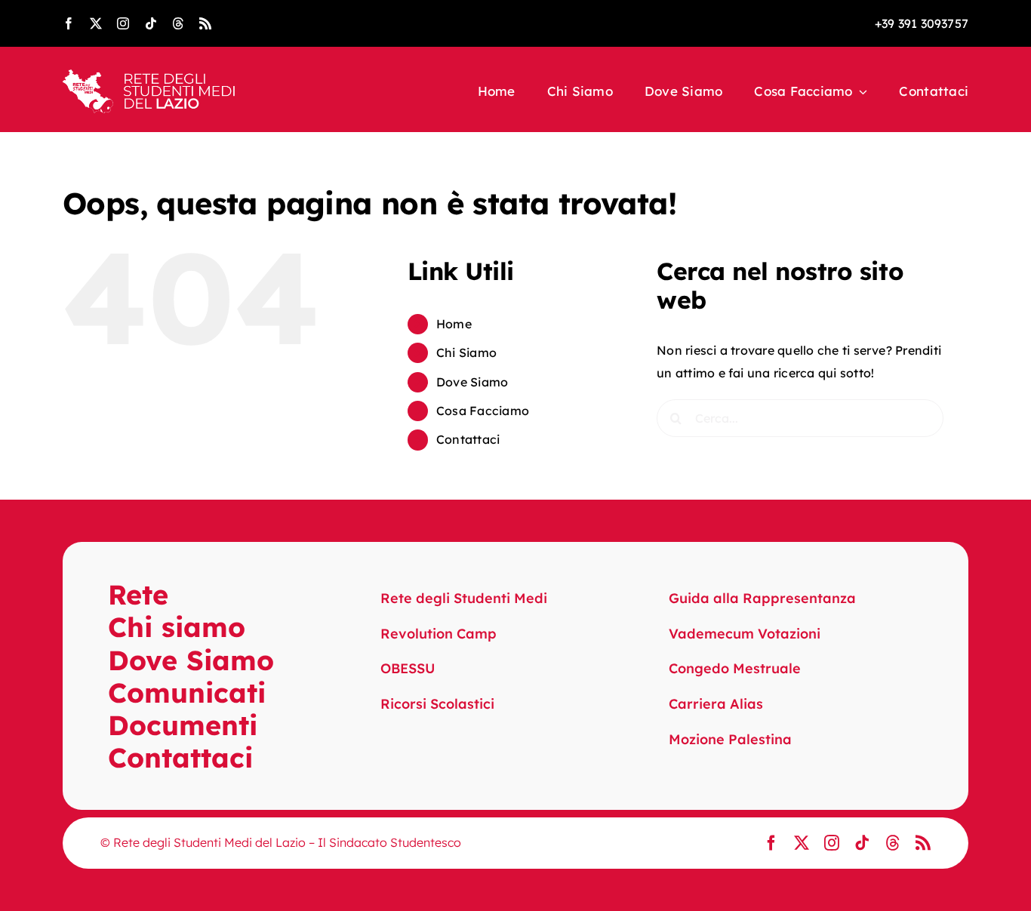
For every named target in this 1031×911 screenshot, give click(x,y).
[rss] (205, 23)
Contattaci (468, 439)
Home (454, 323)
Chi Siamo (466, 352)
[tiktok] (151, 23)
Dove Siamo (472, 381)
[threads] (178, 23)
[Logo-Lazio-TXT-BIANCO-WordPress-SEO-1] (150, 75)
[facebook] (69, 23)
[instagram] (123, 23)
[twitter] (96, 23)
